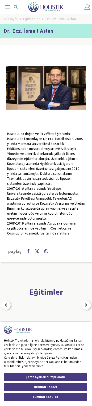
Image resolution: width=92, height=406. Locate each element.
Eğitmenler (31, 19)
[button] (48, 133)
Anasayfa (10, 19)
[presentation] (6, 305)
